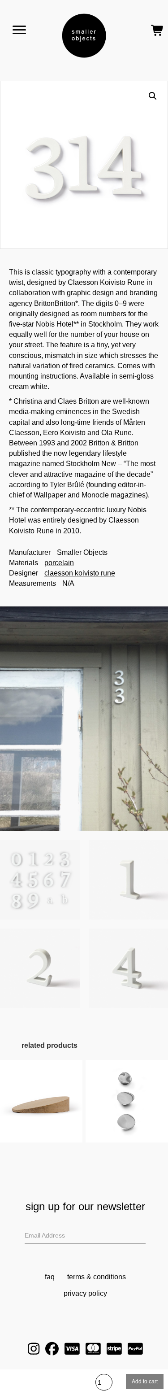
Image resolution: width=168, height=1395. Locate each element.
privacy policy (85, 1293)
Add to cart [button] (41, 1111)
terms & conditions (96, 1277)
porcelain (59, 563)
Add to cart (145, 1381)
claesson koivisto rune (79, 573)
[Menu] (19, 30)
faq (50, 1277)
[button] (153, 96)
